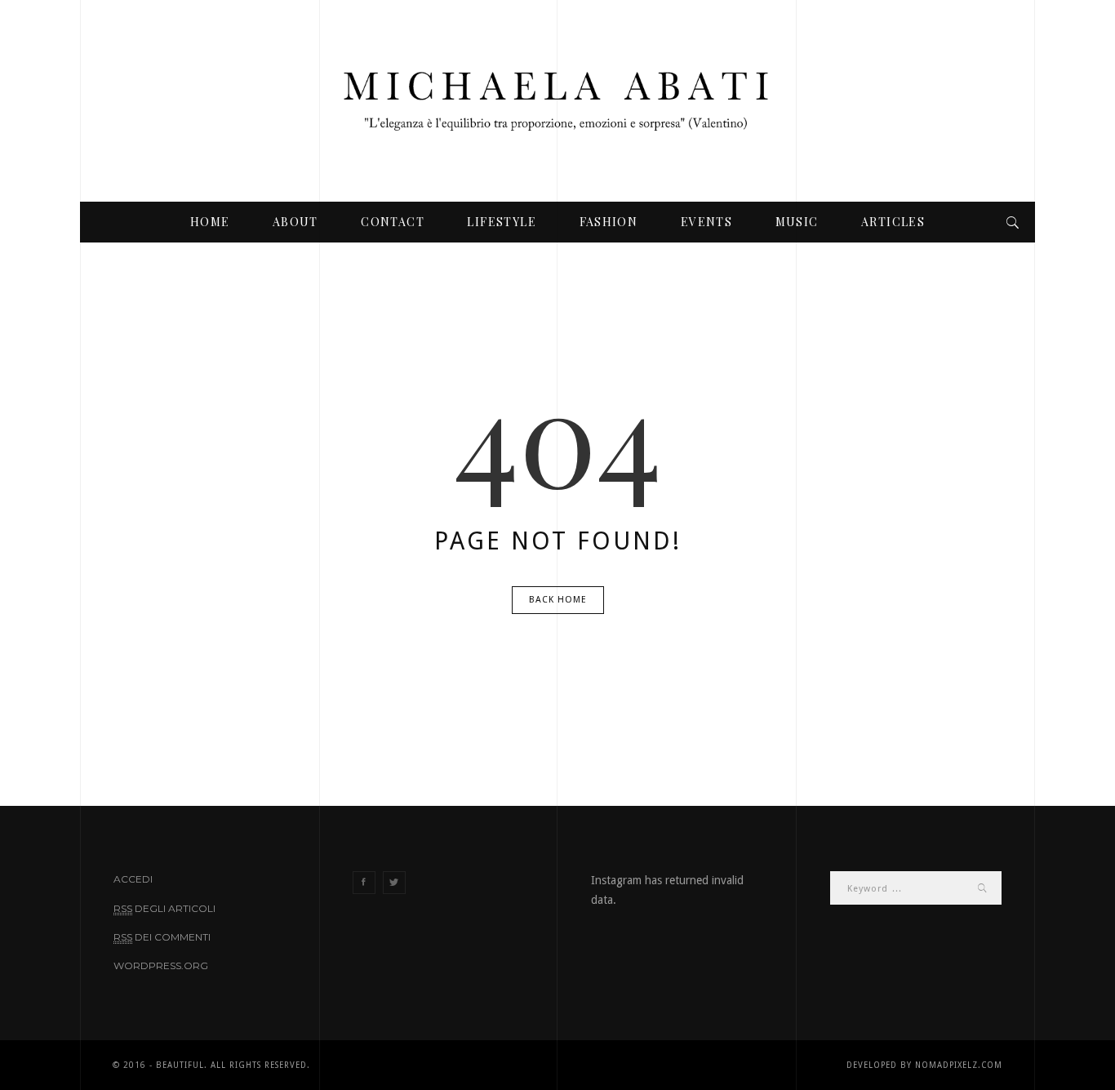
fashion (609, 221)
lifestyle (501, 221)
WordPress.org (160, 965)
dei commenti (162, 937)
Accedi (133, 879)
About (295, 221)
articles (893, 221)
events (706, 221)
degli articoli (164, 908)
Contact (392, 221)
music (797, 221)
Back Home (558, 599)
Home (210, 221)
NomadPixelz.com (958, 1065)
